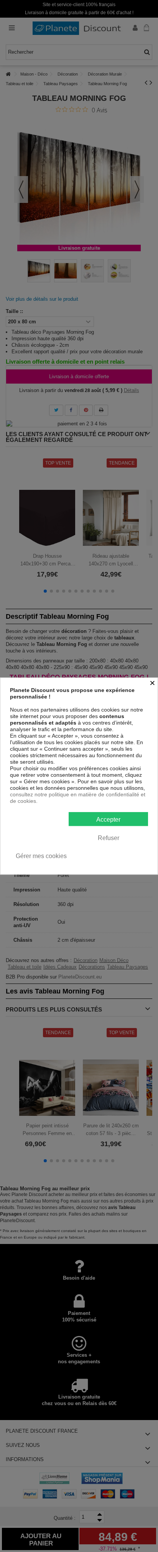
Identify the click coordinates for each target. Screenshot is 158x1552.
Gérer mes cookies (41, 856)
